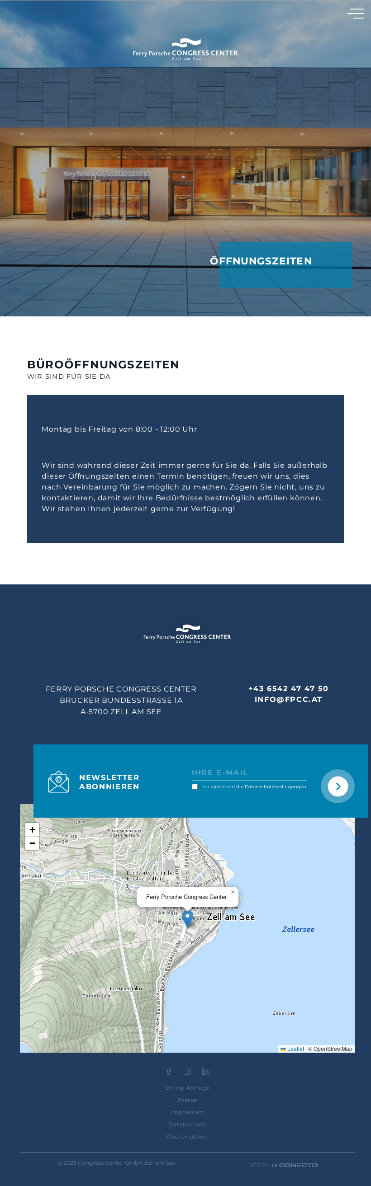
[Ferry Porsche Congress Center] (185, 49)
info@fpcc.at (289, 699)
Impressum (187, 1112)
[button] (187, 919)
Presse (187, 1100)
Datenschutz (187, 1124)
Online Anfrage (187, 1087)
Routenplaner (187, 1136)
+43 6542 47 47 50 (288, 688)
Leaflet (295, 1048)
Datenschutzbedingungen (275, 787)
